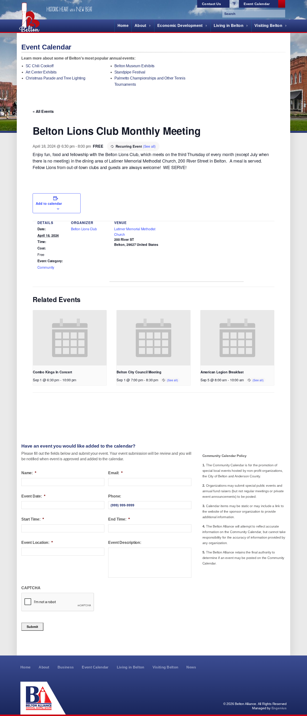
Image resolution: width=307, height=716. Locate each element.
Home (123, 26)
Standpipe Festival (129, 72)
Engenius (279, 708)
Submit (32, 627)
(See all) (149, 146)
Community (45, 267)
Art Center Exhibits (41, 72)
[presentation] (69, 337)
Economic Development (180, 26)
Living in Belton (228, 26)
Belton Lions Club (84, 228)
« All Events (43, 111)
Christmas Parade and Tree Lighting (55, 78)
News (191, 667)
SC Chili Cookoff (39, 66)
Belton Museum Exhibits (134, 66)
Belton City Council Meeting (139, 372)
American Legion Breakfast (222, 372)
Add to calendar (49, 203)
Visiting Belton (268, 26)
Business (66, 667)
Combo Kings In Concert (52, 372)
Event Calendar (95, 667)
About (140, 26)
